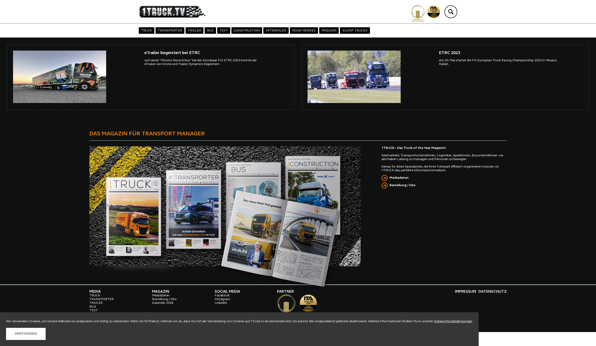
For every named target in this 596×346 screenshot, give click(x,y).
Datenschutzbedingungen (453, 321)
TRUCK (146, 30)
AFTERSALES (276, 30)
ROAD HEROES (304, 30)
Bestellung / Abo (402, 185)
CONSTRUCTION (247, 30)
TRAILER (194, 30)
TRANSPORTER (170, 30)
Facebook (222, 295)
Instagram (222, 299)
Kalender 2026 (162, 303)
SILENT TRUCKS (355, 30)
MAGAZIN (329, 30)
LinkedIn (221, 303)
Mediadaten (399, 178)
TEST (224, 30)
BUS (210, 30)
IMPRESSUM (465, 292)
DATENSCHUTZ (492, 292)
